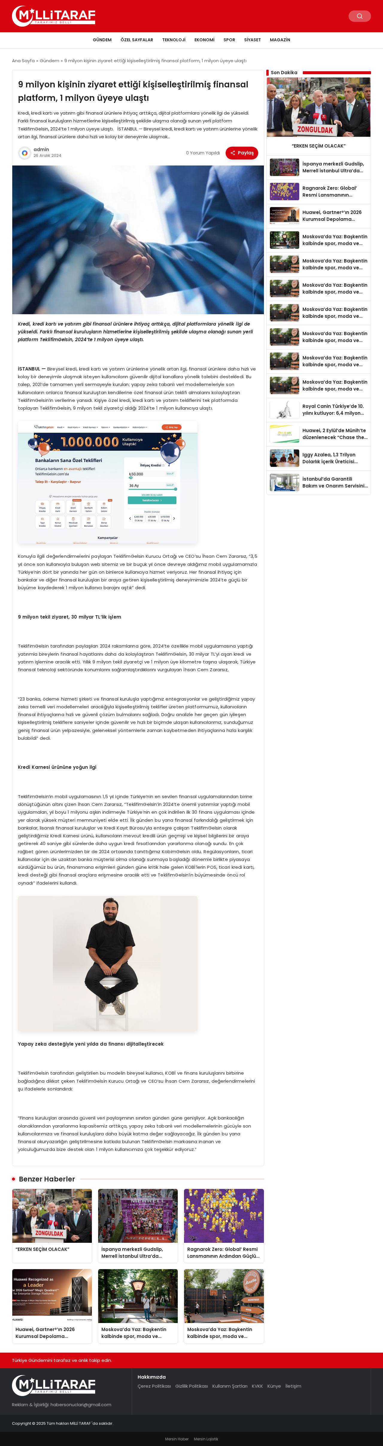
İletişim (293, 1386)
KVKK (257, 1386)
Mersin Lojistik (206, 1439)
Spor (229, 40)
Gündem (102, 40)
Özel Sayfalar (137, 40)
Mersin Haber (177, 1439)
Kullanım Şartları (229, 1386)
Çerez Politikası (154, 1386)
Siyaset (252, 40)
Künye (274, 1386)
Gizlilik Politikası (191, 1386)
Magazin (280, 40)
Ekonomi (204, 40)
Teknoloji (174, 40)
